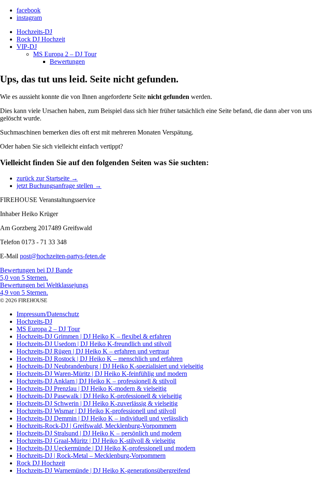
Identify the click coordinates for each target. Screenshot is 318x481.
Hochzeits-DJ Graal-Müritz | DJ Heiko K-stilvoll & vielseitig (96, 440)
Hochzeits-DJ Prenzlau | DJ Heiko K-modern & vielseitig (91, 388)
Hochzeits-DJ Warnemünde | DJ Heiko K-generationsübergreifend (103, 470)
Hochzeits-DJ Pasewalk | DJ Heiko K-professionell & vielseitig (99, 395)
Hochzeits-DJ (34, 31)
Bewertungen (67, 61)
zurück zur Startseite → (47, 178)
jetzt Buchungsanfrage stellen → (59, 185)
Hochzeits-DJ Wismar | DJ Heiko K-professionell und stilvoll (96, 410)
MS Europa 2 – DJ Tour (64, 54)
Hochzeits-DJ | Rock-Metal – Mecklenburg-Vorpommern (91, 455)
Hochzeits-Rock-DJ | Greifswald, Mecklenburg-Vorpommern (96, 425)
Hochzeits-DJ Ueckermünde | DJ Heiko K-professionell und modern (106, 448)
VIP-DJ (27, 46)
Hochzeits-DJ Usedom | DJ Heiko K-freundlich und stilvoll (94, 343)
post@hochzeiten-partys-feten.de (63, 256)
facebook (29, 10)
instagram (29, 17)
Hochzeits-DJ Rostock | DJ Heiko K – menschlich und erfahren (100, 358)
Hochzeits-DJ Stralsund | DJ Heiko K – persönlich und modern (99, 433)
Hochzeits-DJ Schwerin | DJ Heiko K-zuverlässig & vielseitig (97, 403)
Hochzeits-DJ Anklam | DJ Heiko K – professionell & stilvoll (96, 381)
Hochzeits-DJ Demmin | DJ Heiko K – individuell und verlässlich (102, 418)
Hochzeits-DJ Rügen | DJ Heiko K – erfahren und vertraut (93, 351)
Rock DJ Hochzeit (41, 39)
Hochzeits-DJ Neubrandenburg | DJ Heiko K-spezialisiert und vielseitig (110, 366)
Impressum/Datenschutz (48, 313)
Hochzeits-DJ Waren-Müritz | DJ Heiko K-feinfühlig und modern (102, 373)
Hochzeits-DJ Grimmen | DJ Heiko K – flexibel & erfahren (94, 336)
